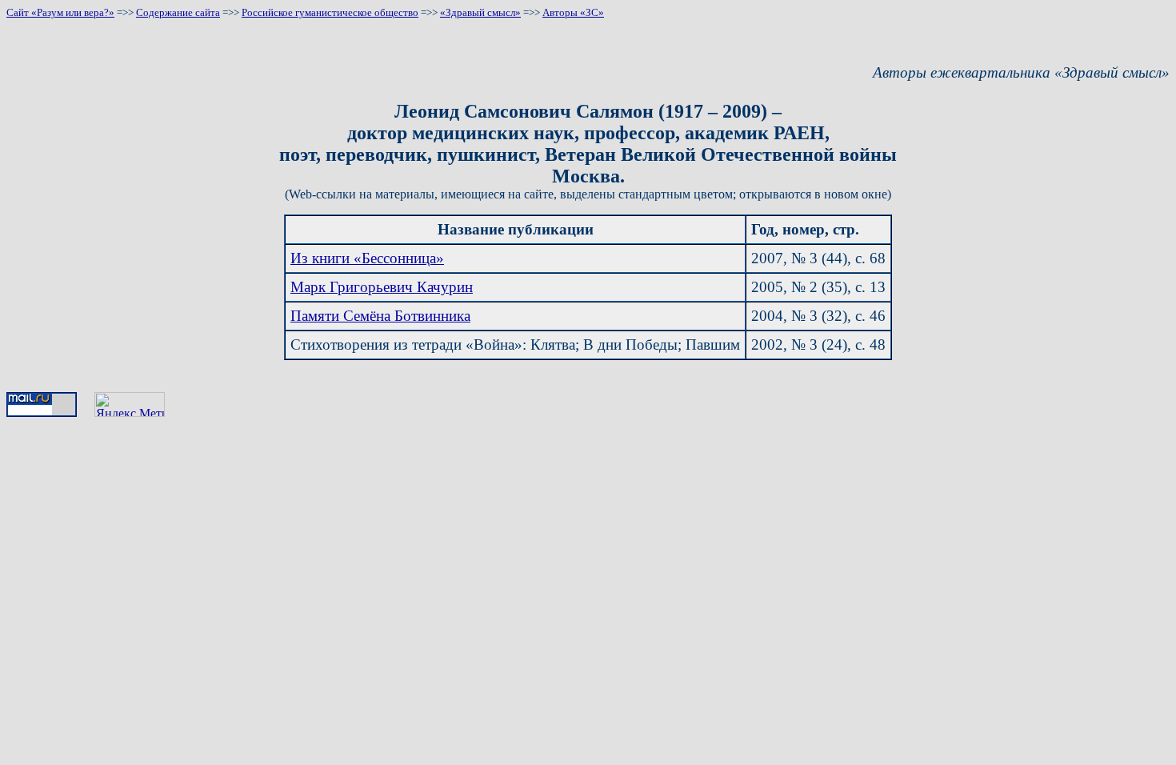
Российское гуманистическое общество (330, 12)
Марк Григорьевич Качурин (381, 286)
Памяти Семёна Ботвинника (380, 315)
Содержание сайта (178, 12)
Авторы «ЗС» (573, 12)
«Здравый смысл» (480, 12)
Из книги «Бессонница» (367, 258)
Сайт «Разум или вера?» (60, 12)
